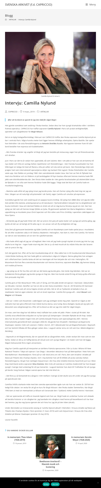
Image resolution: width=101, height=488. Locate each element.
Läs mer (55, 484)
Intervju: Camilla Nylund (27, 19)
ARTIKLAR (44, 112)
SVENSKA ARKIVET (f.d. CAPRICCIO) (28, 4)
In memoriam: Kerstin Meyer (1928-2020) (81, 438)
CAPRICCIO (12, 112)
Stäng (46, 484)
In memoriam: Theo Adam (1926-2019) (20, 438)
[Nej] (98, 482)
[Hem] (6, 19)
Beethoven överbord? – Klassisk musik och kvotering (50, 464)
